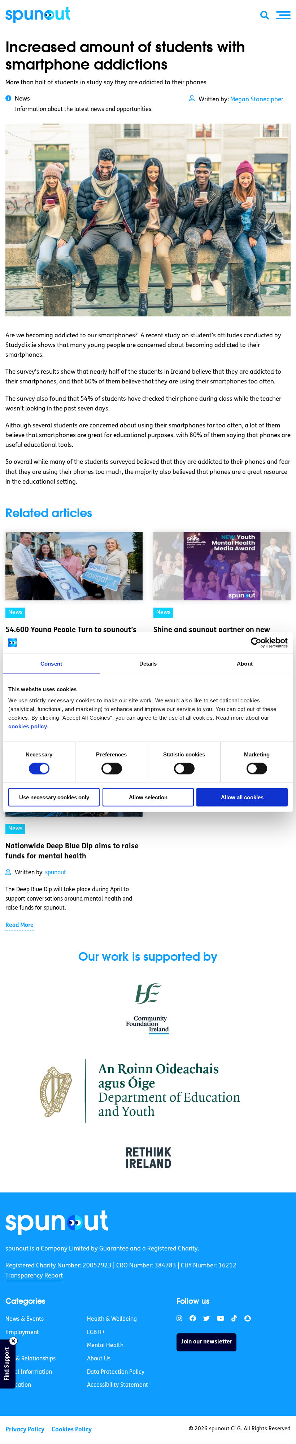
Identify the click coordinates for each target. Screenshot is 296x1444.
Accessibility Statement (117, 1385)
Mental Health (105, 1346)
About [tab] (245, 663)
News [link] (15, 613)
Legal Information (28, 1372)
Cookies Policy (72, 1430)
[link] (56, 1222)
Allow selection (148, 797)
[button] (283, 15)
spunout (55, 873)
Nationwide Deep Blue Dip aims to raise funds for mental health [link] (72, 851)
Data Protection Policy (115, 1372)
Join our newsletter (206, 1342)
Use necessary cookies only (54, 797)
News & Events (24, 1319)
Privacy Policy (24, 1430)
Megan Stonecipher (256, 100)
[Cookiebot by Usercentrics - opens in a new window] (256, 642)
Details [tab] (148, 663)
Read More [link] (19, 925)
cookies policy (27, 726)
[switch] (111, 768)
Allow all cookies (242, 797)
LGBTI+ (96, 1333)
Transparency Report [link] (34, 1276)
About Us (98, 1359)
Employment (22, 1333)
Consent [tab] (51, 663)
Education (18, 1385)
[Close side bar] (13, 1341)
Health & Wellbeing (112, 1319)
